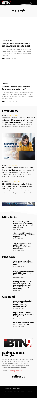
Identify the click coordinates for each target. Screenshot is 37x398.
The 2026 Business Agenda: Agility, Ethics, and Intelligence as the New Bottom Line (17, 186)
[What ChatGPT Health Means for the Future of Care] (7, 325)
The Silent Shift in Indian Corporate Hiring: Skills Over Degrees (24, 235)
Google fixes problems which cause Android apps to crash (16, 44)
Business (5, 84)
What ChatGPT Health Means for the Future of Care (24, 323)
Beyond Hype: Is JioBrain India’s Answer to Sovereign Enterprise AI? (23, 314)
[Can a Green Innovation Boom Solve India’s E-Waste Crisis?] (7, 264)
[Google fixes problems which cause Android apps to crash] (18, 30)
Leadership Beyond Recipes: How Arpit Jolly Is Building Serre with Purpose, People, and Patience (18, 120)
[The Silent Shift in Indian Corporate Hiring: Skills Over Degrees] (7, 236)
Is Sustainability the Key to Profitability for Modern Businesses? (23, 273)
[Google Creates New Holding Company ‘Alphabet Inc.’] (18, 74)
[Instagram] (18, 380)
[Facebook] (14, 380)
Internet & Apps (7, 40)
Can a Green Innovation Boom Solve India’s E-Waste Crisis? (23, 262)
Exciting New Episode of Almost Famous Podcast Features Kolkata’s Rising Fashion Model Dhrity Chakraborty (22, 285)
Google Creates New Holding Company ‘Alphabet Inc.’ (16, 87)
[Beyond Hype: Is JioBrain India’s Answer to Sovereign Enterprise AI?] (7, 315)
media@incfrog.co (16, 371)
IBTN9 (4, 58)
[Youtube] (22, 380)
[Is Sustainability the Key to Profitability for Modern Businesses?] (7, 274)
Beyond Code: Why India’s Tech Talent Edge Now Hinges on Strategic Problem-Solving (22, 303)
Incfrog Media (6, 388)
